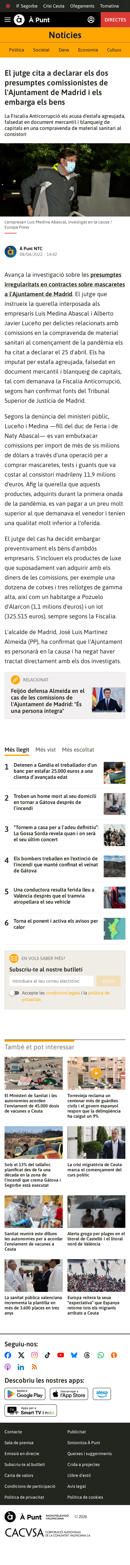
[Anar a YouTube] (62, 1355)
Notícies (65, 35)
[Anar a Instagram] (35, 1355)
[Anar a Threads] (88, 1355)
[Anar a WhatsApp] (102, 1355)
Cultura (114, 49)
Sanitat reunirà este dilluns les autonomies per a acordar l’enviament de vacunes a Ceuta (34, 1241)
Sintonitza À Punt (83, 1442)
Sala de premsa (19, 1442)
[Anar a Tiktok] (49, 1355)
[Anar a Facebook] (9, 1355)
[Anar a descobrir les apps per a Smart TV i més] (31, 1411)
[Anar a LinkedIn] (22, 1367)
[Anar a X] (22, 1355)
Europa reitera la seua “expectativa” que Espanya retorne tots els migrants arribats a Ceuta (93, 1305)
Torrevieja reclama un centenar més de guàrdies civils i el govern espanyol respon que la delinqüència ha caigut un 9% (94, 1106)
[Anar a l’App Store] (69, 1394)
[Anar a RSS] (36, 1367)
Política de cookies (85, 1497)
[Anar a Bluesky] (75, 1355)
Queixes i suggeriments (89, 1453)
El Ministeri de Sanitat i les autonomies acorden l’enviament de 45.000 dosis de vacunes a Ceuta (32, 1103)
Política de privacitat (24, 1497)
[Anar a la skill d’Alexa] (102, 1394)
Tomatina (109, 5)
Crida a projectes (83, 1464)
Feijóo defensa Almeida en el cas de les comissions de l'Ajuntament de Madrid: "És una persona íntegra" (48, 700)
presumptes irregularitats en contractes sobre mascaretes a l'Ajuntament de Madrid (65, 284)
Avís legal (76, 1486)
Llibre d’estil (79, 1475)
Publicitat (76, 1431)
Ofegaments (82, 5)
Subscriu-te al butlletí (25, 1464)
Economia (88, 49)
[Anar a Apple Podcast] (9, 1367)
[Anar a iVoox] (115, 1355)
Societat (41, 49)
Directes (115, 19)
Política (16, 49)
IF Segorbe (26, 5)
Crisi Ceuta (53, 5)
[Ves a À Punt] (32, 19)
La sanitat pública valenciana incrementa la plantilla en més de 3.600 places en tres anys (33, 1305)
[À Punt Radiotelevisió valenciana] (37, 1516)
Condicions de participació (30, 1486)
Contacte (13, 1431)
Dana (64, 49)
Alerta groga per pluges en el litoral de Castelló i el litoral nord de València (96, 1238)
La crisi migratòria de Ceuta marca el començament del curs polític (94, 1169)
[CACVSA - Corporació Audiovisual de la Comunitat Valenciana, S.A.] (48, 1532)
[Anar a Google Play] (25, 1394)
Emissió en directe (22, 1453)
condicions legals (63, 992)
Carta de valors (19, 1475)
